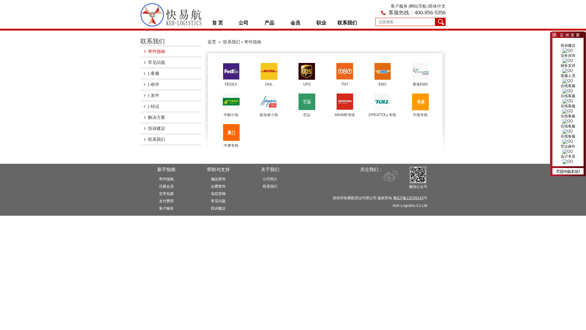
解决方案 (156, 117)
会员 (295, 22)
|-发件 (153, 95)
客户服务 (399, 6)
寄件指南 (156, 51)
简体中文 (437, 6)
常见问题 (156, 62)
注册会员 (166, 186)
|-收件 (153, 84)
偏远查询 (218, 179)
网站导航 (418, 6)
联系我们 (347, 22)
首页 (212, 41)
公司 (243, 22)
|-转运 (153, 106)
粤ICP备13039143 (408, 198)
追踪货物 (218, 194)
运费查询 (218, 186)
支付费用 (166, 201)
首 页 (217, 22)
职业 (321, 22)
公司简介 (270, 179)
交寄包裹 (166, 194)
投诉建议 (156, 128)
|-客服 (153, 73)
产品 (269, 22)
